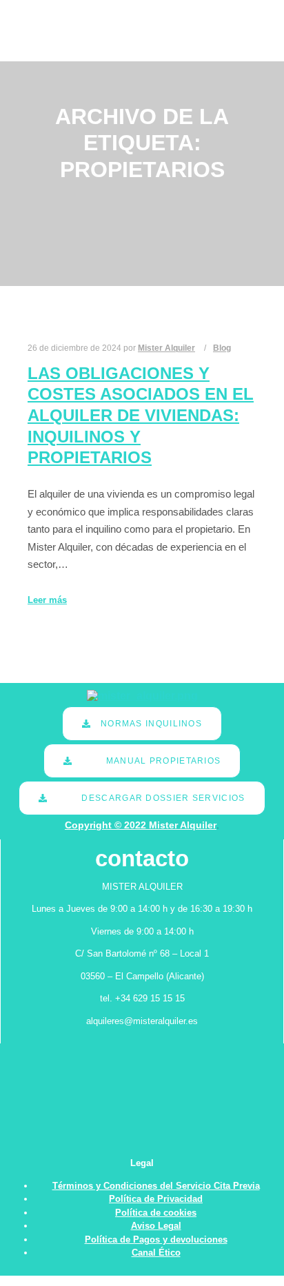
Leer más (47, 600)
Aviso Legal (156, 1226)
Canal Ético (156, 1252)
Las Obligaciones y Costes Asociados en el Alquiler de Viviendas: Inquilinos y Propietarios (141, 416)
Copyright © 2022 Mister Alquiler (140, 824)
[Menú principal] (217, 46)
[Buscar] (217, 15)
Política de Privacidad (156, 1199)
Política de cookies (155, 1212)
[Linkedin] (247, 31)
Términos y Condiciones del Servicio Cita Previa (156, 1186)
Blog (222, 347)
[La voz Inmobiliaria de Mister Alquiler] (63, 30)
